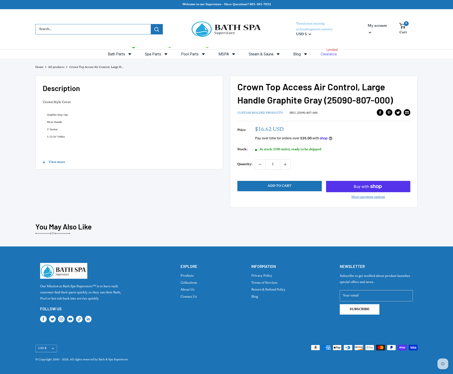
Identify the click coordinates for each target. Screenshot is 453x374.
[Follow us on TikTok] (79, 319)
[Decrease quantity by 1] (260, 164)
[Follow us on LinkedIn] (88, 319)
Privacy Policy (261, 276)
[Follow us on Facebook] (43, 319)
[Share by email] (407, 112)
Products (187, 276)
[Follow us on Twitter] (52, 319)
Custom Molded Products (260, 113)
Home (39, 67)
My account (377, 26)
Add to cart (279, 186)
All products (56, 67)
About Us (187, 289)
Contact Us (188, 297)
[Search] (157, 29)
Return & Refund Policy (268, 289)
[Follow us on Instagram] (61, 319)
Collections (188, 283)
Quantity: (244, 164)
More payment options (368, 197)
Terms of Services (264, 283)
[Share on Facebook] (380, 112)
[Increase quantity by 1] (285, 164)
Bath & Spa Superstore (113, 359)
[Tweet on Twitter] (398, 112)
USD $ (42, 348)
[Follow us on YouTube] (70, 319)
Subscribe (359, 309)
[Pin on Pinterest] (389, 112)
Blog (254, 297)
